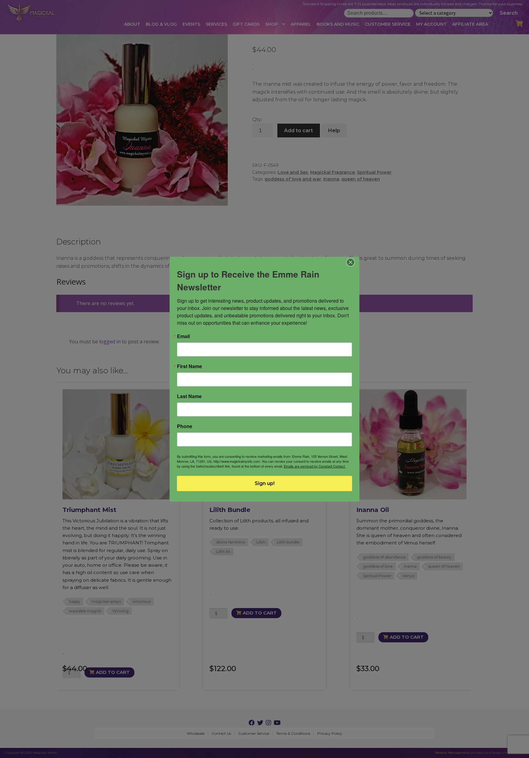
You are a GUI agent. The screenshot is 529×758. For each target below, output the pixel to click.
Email (183, 336)
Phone (184, 426)
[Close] (351, 262)
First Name (189, 366)
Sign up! (265, 483)
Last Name (189, 396)
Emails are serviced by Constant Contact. (315, 466)
